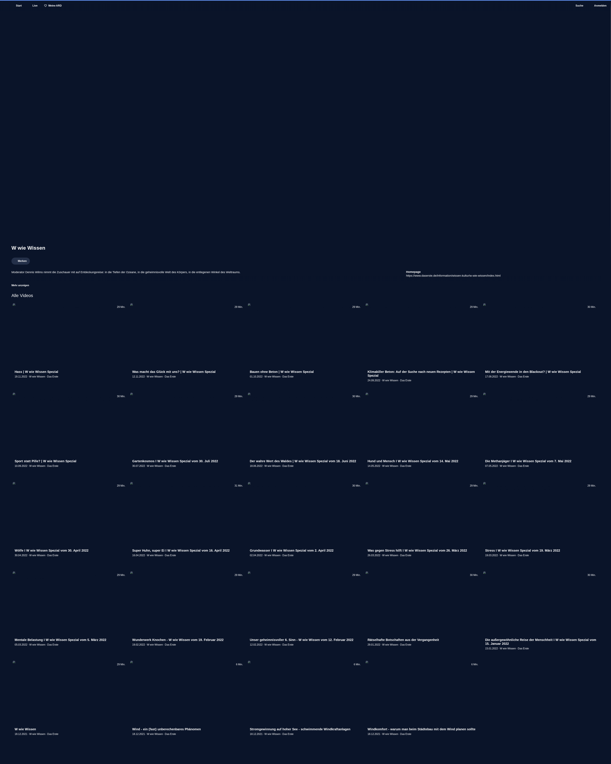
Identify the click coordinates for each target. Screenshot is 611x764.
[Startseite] (305, 5)
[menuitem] (4, 5)
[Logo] (576, 260)
